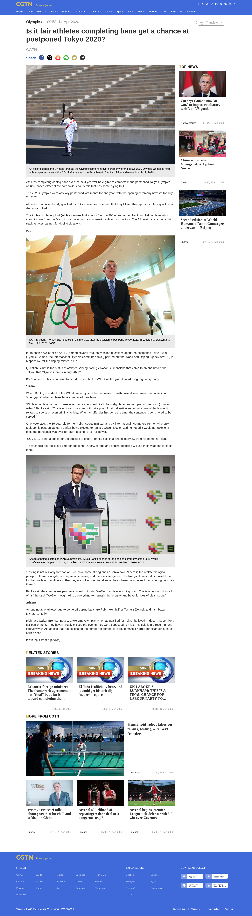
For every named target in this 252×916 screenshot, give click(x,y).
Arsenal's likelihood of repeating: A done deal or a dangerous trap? (99, 814)
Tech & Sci (95, 12)
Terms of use (179, 909)
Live (173, 12)
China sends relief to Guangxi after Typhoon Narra (198, 164)
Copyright (196, 909)
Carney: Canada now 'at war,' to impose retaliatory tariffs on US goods (200, 104)
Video (164, 12)
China (30, 12)
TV (181, 12)
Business (67, 12)
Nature (141, 12)
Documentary (157, 888)
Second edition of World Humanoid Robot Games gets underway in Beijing (202, 223)
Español (155, 875)
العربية (154, 882)
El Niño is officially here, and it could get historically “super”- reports (100, 690)
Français (130, 882)
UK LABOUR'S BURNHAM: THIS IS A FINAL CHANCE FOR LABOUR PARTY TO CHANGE (148, 693)
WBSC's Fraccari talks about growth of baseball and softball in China (49, 814)
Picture (153, 12)
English (130, 875)
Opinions (80, 12)
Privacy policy (213, 909)
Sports (120, 12)
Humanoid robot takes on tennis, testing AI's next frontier (149, 729)
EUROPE (21, 895)
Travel (131, 12)
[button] (30, 803)
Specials (191, 12)
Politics (54, 12)
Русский (130, 888)
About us (229, 909)
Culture (108, 12)
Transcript (100, 888)
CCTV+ (130, 895)
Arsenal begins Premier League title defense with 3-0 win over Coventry (151, 814)
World (40, 12)
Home (19, 12)
